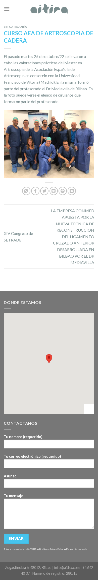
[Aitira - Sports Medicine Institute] (49, 9)
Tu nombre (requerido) (23, 437)
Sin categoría (15, 26)
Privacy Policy (56, 549)
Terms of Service (74, 549)
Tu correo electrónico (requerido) (32, 456)
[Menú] (7, 9)
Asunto (10, 476)
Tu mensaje (13, 496)
